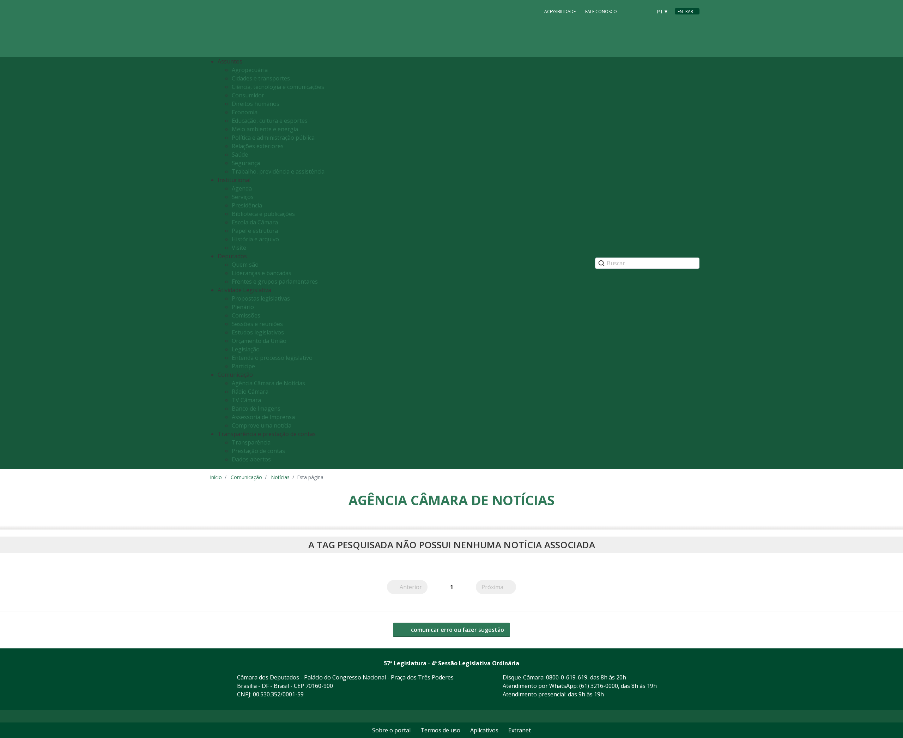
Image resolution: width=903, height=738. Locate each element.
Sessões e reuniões (257, 324)
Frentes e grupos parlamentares (275, 281)
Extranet (519, 730)
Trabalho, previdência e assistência (278, 171)
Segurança (246, 163)
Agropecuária (250, 70)
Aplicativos (484, 730)
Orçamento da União (259, 341)
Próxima (498, 587)
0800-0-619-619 (566, 677)
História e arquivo (255, 239)
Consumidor (248, 95)
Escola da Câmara (255, 222)
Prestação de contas (258, 451)
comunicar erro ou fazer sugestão (457, 630)
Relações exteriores (258, 146)
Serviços (243, 197)
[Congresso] (631, 11)
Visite (239, 248)
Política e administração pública (273, 137)
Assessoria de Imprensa (263, 417)
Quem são (245, 264)
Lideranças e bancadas (261, 273)
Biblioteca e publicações (263, 214)
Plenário (243, 307)
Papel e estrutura (255, 231)
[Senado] (644, 11)
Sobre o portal (391, 730)
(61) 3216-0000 (598, 686)
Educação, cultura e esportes (270, 121)
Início (216, 477)
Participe (243, 366)
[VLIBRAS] (530, 11)
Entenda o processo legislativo (272, 358)
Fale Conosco (601, 11)
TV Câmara (246, 400)
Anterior (414, 587)
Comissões (246, 315)
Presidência (247, 205)
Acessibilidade (560, 11)
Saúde (240, 154)
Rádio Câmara (250, 391)
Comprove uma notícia (261, 425)
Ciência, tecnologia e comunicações (278, 87)
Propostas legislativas (261, 298)
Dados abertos (251, 459)
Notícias (280, 477)
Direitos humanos (255, 104)
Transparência (251, 442)
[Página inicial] (253, 29)
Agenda (242, 188)
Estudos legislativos (258, 332)
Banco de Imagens (256, 408)
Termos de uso (440, 730)
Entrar (685, 11)
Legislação (246, 349)
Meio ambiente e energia (265, 129)
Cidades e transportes (261, 78)
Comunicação (246, 477)
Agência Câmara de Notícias (268, 383)
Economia (244, 112)
